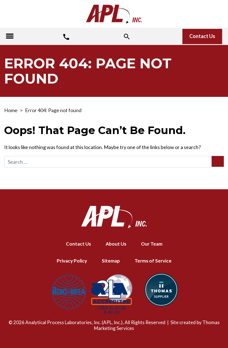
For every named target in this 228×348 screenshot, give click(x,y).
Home (11, 110)
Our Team (151, 244)
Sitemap (111, 261)
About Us (116, 244)
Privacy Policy (72, 261)
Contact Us (202, 36)
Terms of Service (153, 261)
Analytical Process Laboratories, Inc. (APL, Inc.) (74, 322)
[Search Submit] (218, 161)
